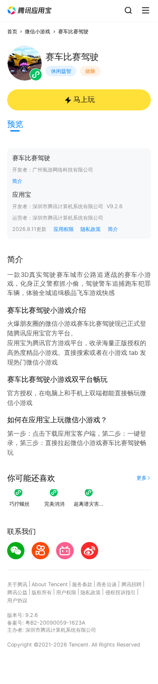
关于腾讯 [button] (17, 584)
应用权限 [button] (64, 229)
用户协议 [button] (17, 600)
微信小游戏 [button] (37, 31)
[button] (29, 10)
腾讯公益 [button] (17, 592)
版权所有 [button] (42, 592)
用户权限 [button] (66, 592)
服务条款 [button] (82, 584)
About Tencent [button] (50, 584)
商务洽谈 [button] (106, 584)
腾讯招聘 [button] (131, 584)
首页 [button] (12, 31)
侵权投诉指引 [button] (120, 592)
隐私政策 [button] (90, 229)
